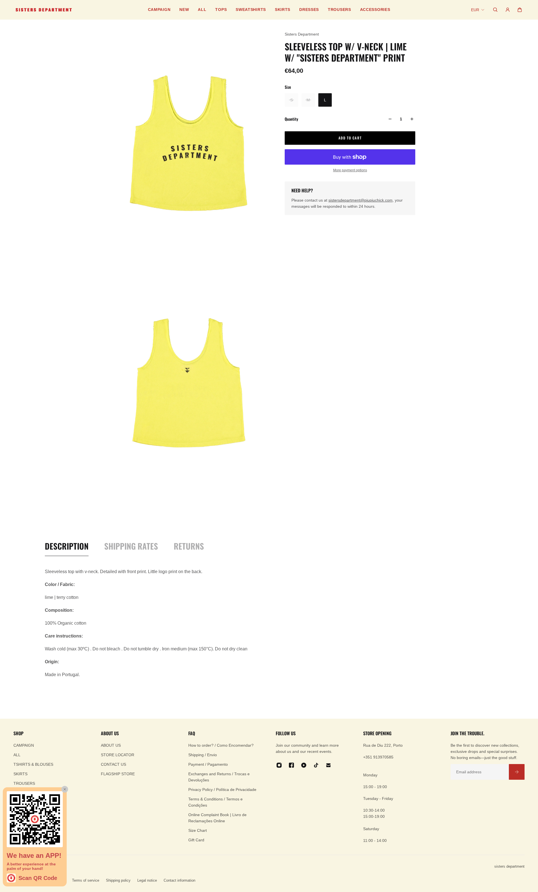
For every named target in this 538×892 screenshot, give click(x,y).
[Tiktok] (316, 765)
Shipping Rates (131, 546)
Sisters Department (302, 34)
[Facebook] (291, 765)
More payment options (350, 170)
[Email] (328, 765)
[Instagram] (279, 765)
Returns (189, 546)
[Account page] (508, 9)
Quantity (291, 119)
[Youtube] (304, 765)
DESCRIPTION (67, 546)
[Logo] (44, 9)
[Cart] (520, 9)
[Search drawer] (495, 9)
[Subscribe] (517, 772)
